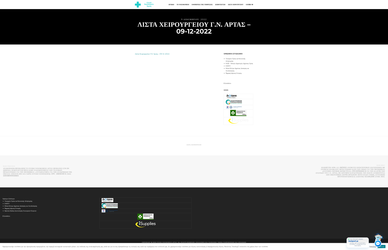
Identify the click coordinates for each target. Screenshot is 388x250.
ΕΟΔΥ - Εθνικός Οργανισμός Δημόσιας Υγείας (239, 63)
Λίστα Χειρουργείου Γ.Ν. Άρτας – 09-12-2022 (152, 54)
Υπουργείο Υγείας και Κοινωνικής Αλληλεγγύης (18, 201)
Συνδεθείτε (227, 83)
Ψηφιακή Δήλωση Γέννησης (234, 73)
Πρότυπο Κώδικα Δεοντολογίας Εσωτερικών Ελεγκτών (20, 211)
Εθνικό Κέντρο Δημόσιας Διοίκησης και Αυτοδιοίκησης (21, 206)
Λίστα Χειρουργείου (194, 145)
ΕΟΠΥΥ (228, 66)
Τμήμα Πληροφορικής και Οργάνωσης (232, 242)
